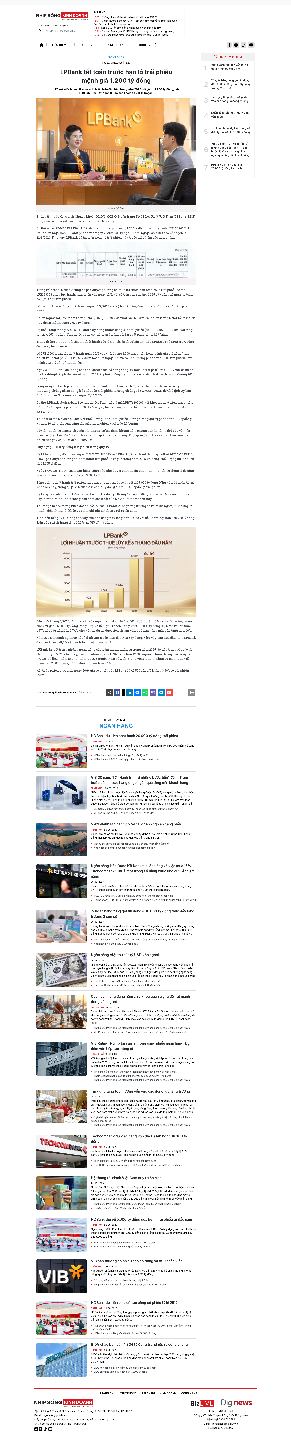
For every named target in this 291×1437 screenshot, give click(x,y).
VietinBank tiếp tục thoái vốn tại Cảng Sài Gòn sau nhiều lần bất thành (131, 843)
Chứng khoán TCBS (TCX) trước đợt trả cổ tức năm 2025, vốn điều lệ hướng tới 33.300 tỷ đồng (144, 900)
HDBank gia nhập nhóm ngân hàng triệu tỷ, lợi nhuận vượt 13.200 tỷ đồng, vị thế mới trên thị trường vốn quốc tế (141, 1327)
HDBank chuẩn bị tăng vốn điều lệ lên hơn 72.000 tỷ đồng (124, 1242)
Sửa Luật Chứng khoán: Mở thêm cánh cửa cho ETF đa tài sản (127, 985)
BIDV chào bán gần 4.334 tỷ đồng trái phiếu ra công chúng (139, 1344)
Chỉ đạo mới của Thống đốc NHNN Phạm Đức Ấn (119, 1208)
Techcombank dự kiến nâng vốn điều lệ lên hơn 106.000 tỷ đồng (139, 1138)
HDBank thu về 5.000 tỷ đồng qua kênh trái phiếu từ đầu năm (126, 759)
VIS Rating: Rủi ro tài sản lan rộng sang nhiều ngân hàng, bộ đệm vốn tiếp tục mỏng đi (139, 1032)
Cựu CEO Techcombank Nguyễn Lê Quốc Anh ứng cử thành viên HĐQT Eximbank (137, 1165)
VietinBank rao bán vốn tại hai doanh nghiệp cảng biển (136, 824)
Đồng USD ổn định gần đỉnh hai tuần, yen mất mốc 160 (131, 27)
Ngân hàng (116, 56)
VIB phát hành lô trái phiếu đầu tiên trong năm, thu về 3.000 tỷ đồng (130, 1284)
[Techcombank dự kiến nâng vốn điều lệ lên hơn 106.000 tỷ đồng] (61, 1151)
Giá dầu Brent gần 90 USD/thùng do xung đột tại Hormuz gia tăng (138, 31)
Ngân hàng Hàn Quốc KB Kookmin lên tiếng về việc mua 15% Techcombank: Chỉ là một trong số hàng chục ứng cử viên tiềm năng (143, 871)
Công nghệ (148, 45)
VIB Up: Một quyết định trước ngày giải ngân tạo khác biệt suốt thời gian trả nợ (135, 809)
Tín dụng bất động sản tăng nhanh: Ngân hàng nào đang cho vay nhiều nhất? (135, 1071)
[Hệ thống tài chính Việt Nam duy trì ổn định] (61, 1193)
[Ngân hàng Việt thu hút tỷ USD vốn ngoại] (61, 970)
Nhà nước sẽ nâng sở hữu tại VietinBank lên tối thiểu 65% (124, 847)
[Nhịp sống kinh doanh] (63, 1403)
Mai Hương (97, 1007)
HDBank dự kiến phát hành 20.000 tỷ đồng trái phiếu (134, 736)
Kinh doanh (117, 45)
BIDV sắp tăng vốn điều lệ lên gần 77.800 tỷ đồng (120, 1371)
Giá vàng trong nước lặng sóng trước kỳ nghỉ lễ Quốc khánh (135, 34)
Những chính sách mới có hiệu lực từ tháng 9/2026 (129, 17)
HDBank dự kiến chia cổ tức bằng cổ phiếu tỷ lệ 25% (122, 755)
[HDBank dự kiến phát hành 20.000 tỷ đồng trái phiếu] (61, 751)
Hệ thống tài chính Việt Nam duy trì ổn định (126, 1178)
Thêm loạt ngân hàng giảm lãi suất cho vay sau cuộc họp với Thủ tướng (132, 1076)
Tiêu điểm (59, 45)
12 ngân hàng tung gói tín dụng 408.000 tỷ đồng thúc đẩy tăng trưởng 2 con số (143, 914)
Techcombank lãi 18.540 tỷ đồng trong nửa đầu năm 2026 (124, 1160)
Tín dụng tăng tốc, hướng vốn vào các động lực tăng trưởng (140, 1091)
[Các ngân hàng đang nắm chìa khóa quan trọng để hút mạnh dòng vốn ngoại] (61, 1012)
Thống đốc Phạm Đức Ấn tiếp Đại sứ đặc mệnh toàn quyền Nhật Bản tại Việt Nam (137, 1204)
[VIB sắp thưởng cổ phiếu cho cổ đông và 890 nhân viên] (61, 1276)
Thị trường (128, 1393)
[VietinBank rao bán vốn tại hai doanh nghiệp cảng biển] (61, 839)
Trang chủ (107, 1393)
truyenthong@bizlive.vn (55, 1415)
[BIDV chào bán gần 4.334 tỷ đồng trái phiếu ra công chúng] (61, 1360)
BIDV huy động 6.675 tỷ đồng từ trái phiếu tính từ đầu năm (124, 1367)
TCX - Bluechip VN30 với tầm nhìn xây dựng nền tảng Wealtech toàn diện (133, 895)
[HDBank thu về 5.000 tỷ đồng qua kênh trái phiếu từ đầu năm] (61, 1235)
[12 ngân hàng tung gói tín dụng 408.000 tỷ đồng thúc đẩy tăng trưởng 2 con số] (61, 926)
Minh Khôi (97, 788)
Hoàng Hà (97, 1054)
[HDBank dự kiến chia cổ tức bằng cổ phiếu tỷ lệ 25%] (61, 1318)
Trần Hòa (97, 741)
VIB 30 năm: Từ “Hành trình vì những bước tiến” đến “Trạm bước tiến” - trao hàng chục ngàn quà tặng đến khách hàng (139, 780)
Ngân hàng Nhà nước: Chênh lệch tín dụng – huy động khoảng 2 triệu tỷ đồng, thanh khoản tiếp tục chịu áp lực (141, 1119)
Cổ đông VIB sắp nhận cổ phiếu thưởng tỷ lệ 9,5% (120, 1280)
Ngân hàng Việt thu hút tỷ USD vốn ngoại (115, 943)
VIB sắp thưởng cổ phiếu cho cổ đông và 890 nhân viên (123, 813)
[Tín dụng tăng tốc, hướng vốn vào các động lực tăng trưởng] (61, 1106)
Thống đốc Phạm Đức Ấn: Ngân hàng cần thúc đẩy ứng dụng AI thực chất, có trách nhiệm (141, 1028)
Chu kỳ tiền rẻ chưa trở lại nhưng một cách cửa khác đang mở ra (128, 981)
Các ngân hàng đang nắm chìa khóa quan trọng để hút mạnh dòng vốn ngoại (140, 999)
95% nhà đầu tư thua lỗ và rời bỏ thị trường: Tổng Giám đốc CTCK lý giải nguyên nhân (139, 939)
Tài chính (87, 45)
